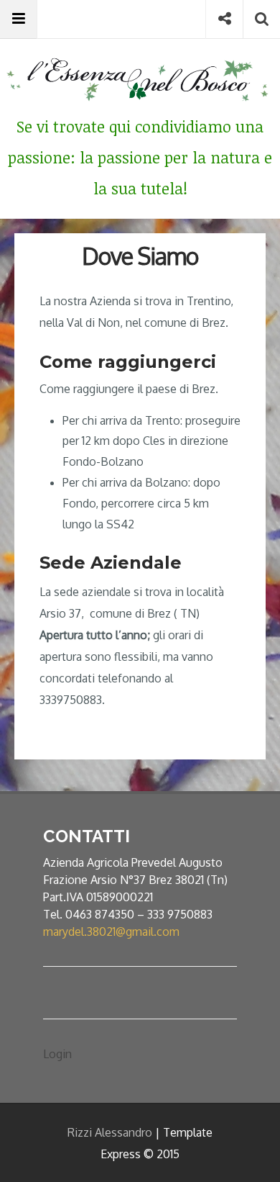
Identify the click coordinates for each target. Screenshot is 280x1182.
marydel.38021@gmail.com (111, 931)
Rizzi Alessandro (109, 1132)
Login (57, 1054)
